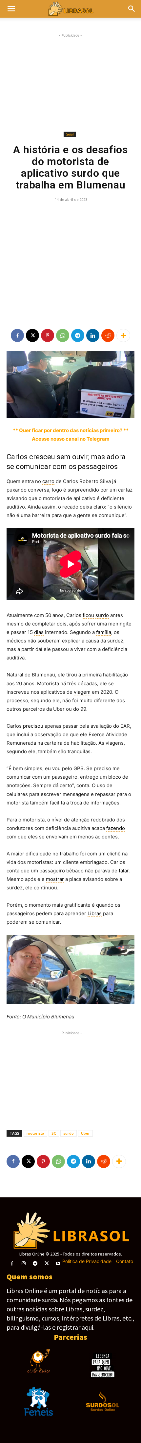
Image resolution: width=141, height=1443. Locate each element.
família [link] (103, 632)
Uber (85, 1133)
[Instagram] (23, 1263)
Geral (70, 134)
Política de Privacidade (86, 1261)
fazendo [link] (115, 828)
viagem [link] (82, 692)
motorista (35, 1133)
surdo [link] (102, 615)
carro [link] (48, 481)
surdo (68, 1133)
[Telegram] (77, 335)
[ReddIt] (107, 335)
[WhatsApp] (62, 335)
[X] (32, 335)
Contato (124, 1261)
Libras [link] (95, 913)
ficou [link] (88, 615)
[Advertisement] (70, 82)
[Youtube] (58, 1263)
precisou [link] (33, 726)
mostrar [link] (55, 879)
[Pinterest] (47, 335)
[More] (123, 335)
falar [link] (124, 870)
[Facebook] (17, 335)
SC (53, 1133)
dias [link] (39, 632)
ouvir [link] (80, 457)
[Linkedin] (92, 335)
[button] (132, 9)
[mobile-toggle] (11, 9)
